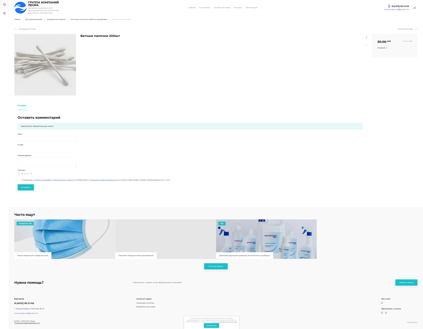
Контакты (238, 8)
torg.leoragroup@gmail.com (396, 9)
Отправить (26, 187)
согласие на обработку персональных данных (53, 180)
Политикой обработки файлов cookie (224, 322)
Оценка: (22, 170)
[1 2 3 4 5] (190, 173)
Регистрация (252, 8)
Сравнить (366, 45)
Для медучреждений (33, 19)
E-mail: (20, 145)
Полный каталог (216, 266)
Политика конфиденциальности (27, 323)
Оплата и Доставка (222, 8)
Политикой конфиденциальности (104, 180)
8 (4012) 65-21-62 (400, 6)
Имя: (20, 134)
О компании (204, 8)
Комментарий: (25, 155)
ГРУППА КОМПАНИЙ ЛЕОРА (43, 4)
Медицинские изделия (56, 19)
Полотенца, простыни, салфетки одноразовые (88, 19)
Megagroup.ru (412, 322)
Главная (192, 8)
